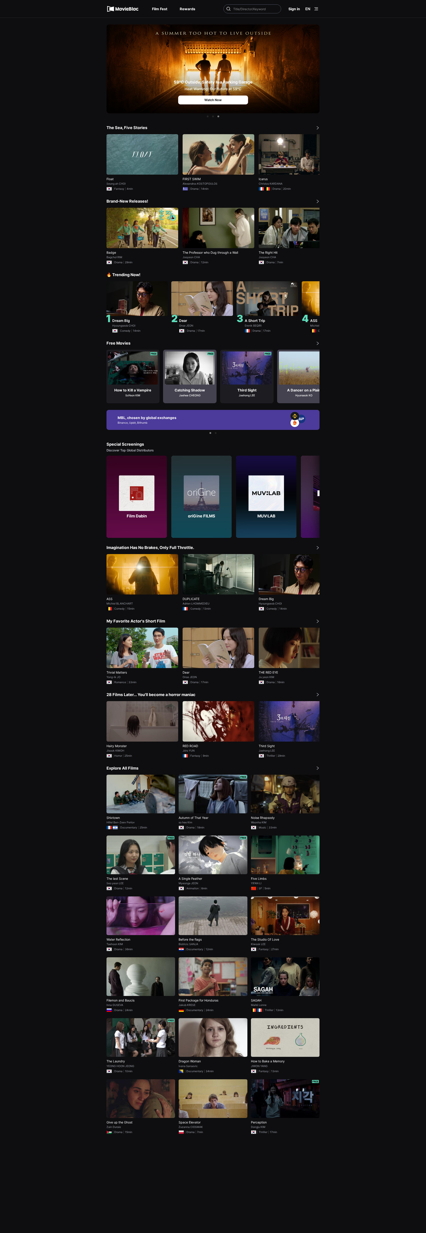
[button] (208, 116)
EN (307, 9)
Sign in (294, 9)
